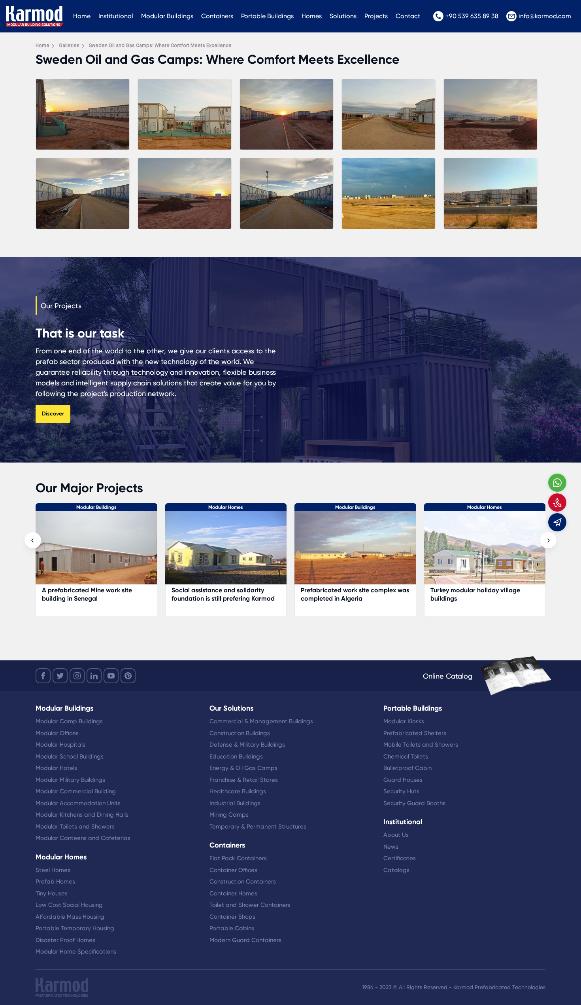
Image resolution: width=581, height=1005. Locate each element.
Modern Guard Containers (245, 940)
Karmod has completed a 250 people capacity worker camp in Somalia (348, 598)
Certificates (399, 858)
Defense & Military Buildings (247, 744)
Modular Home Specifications (76, 951)
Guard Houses (403, 779)
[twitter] (60, 675)
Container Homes (233, 893)
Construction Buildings (239, 733)
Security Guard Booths (414, 803)
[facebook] (43, 675)
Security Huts (401, 791)
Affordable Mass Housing (70, 916)
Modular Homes (225, 507)
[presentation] (33, 540)
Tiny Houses (52, 893)
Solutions (343, 16)
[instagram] (77, 675)
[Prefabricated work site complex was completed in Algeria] (96, 551)
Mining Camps (229, 814)
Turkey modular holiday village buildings (216, 594)
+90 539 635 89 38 (471, 16)
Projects (376, 16)
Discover (53, 413)
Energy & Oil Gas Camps (243, 768)
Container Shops (232, 916)
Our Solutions (231, 708)
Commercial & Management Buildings (261, 721)
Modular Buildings (167, 16)
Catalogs (396, 870)
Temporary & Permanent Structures (257, 826)
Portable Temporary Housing (75, 928)
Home (82, 16)
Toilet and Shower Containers (249, 904)
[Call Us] (557, 502)
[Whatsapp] (557, 483)
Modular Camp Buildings (69, 721)
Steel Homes (53, 870)
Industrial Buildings (234, 803)
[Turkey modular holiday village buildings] (226, 551)
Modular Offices (57, 733)
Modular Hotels (56, 768)
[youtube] (111, 675)
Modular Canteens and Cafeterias (83, 838)
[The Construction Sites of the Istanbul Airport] (485, 551)
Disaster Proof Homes (65, 940)
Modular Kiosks (403, 721)
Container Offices (233, 870)
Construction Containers (242, 881)
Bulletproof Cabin (407, 768)
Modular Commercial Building (76, 791)
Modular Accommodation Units (78, 803)
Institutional (115, 16)
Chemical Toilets (405, 756)
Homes (312, 16)
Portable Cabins (231, 928)
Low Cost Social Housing (69, 904)
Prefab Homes (55, 881)
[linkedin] (94, 675)
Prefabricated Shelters (414, 733)
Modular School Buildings (70, 756)
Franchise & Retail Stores (243, 779)
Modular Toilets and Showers (75, 826)
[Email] (557, 522)
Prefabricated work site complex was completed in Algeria (96, 594)
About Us (396, 834)
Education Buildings (236, 756)
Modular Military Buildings (70, 779)
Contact (408, 16)
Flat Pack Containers (238, 858)
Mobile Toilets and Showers (420, 744)
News (390, 846)
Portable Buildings (267, 16)
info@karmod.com (545, 16)
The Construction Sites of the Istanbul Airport (472, 594)
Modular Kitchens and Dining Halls (82, 814)
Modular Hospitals (60, 744)
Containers (217, 16)
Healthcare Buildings (237, 791)
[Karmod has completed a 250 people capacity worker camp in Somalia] (355, 551)
